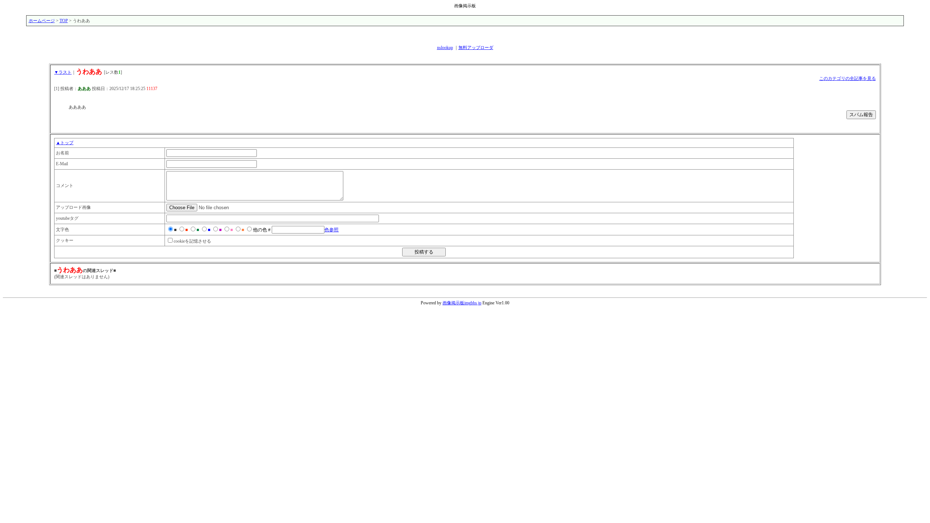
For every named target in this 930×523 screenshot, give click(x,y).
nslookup (445, 47)
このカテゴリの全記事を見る (847, 78)
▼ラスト (63, 72)
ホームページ (42, 20)
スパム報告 (861, 114)
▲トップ (64, 142)
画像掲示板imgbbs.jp (461, 302)
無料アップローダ (475, 47)
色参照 (331, 229)
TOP (64, 20)
